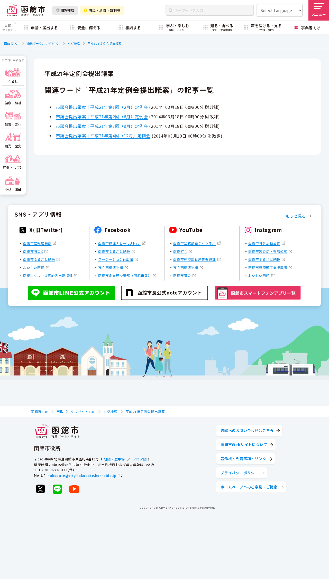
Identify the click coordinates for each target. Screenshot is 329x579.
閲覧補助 (67, 10)
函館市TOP (12, 43)
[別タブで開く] (40, 489)
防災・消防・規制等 (105, 10)
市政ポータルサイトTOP (44, 43)
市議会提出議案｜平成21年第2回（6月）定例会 (102, 116)
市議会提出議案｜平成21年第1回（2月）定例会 (102, 107)
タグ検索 (74, 43)
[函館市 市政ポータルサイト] (26, 10)
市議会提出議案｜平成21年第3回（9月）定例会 (102, 126)
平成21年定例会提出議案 (105, 43)
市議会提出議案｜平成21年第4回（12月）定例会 (103, 135)
